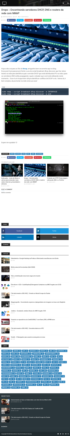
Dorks (36, 356)
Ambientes (5, 350)
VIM (61, 382)
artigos (42, 350)
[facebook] (58, 434)
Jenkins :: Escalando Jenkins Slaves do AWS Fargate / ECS (28, 311)
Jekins (62, 362)
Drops (12, 153)
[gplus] (63, 434)
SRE (18, 379)
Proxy (19, 373)
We (38, 384)
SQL (11, 379)
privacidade (52, 370)
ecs (52, 356)
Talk (45, 379)
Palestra (15, 370)
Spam (3, 379)
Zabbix (23, 387)
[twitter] (61, 434)
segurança (39, 153)
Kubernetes (14, 365)
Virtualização (17, 384)
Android (15, 350)
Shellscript (58, 376)
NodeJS (36, 367)
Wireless (4, 387)
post (28, 153)
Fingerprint (56, 359)
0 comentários (24, 16)
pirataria (32, 370)
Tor (11, 382)
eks (59, 356)
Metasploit (55, 365)
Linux (23, 153)
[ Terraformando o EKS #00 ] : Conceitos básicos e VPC (27, 328)
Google (29, 362)
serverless (34, 376)
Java (53, 362)
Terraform (54, 379)
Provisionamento (7, 373)
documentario (25, 356)
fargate (24, 359)
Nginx (27, 367)
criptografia (24, 353)
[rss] (68, 434)
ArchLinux (33, 350)
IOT (47, 362)
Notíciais (53, 367)
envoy (16, 359)
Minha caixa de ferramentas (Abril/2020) (23, 267)
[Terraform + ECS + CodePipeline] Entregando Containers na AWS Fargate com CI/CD (36, 284)
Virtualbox (5, 384)
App (24, 350)
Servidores (46, 376)
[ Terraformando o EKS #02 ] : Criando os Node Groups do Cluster (30, 293)
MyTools (18, 367)
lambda (25, 365)
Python (36, 373)
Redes (33, 153)
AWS (51, 350)
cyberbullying (37, 353)
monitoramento (7, 367)
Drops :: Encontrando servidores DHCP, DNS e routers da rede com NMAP (34, 180)
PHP (24, 370)
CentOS (4, 353)
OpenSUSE (5, 370)
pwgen (27, 373)
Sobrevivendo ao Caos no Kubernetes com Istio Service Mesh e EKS (31, 400)
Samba (13, 376)
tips (3, 382)
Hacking (18, 153)
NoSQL (44, 367)
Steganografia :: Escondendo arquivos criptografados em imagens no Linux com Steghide (38, 302)
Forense (14, 362)
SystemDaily (35, 379)
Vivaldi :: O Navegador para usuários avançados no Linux (28, 337)
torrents (19, 382)
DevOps (4, 356)
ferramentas (44, 359)
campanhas (60, 350)
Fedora (34, 359)
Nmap (25, 69)
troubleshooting (32, 382)
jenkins (4, 365)
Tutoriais (44, 382)
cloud (13, 353)
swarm (25, 379)
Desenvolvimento (51, 353)
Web (45, 384)
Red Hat (56, 373)
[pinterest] (66, 434)
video (54, 382)
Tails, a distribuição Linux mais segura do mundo (25, 276)
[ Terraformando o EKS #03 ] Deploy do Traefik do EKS (27, 408)
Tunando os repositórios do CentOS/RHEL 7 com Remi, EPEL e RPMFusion (33, 319)
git (22, 362)
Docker (14, 356)
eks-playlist (6, 359)
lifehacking (35, 365)
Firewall (4, 362)
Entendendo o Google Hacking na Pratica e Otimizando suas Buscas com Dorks (35, 258)
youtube (14, 387)
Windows (53, 384)
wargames (30, 384)
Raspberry (46, 373)
